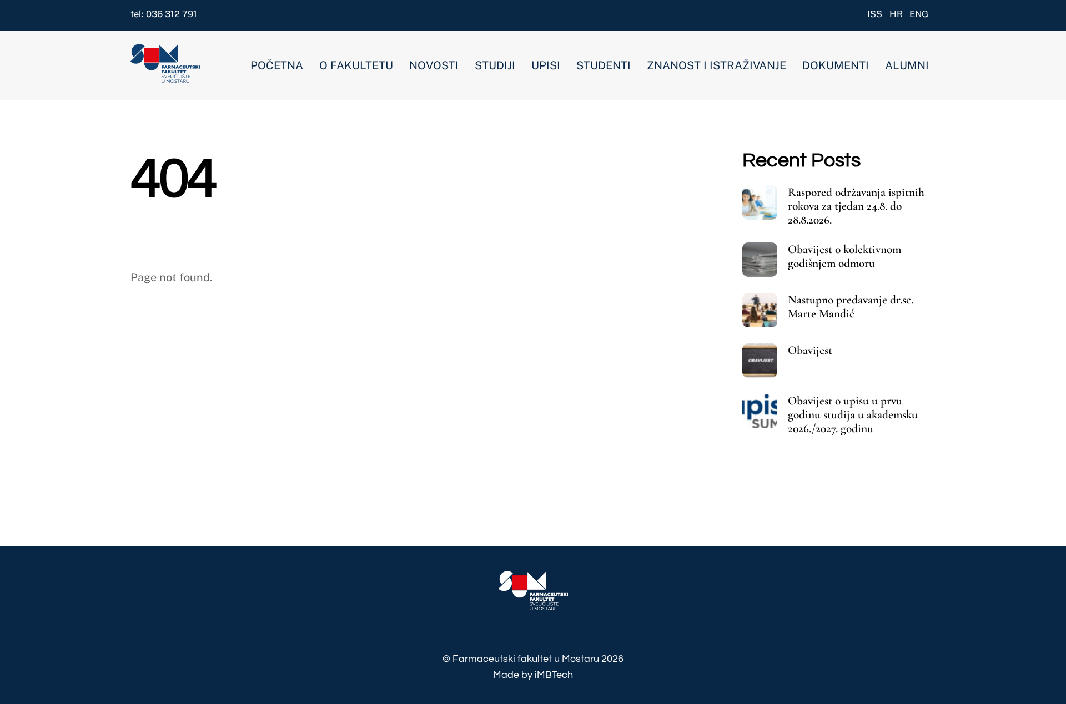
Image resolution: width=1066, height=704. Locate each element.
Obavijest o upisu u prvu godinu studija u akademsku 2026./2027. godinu (853, 414)
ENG (918, 13)
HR (896, 13)
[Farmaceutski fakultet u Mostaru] (165, 77)
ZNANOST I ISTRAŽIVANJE (716, 65)
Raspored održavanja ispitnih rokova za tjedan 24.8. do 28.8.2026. (856, 206)
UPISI (545, 65)
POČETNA (276, 65)
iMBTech (554, 675)
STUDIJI (495, 65)
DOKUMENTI (835, 65)
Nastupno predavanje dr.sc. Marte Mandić (850, 307)
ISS (874, 13)
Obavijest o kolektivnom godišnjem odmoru (844, 256)
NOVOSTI (434, 65)
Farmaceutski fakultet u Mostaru (525, 659)
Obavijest (810, 350)
